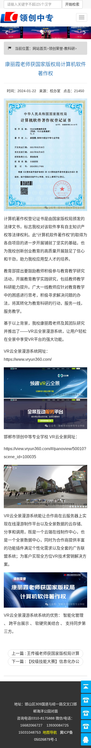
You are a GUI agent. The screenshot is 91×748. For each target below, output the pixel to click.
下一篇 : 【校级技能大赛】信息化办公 (45, 661)
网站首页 (40, 48)
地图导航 (50, 732)
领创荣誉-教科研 (62, 48)
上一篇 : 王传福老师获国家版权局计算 (45, 653)
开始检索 (72, 4)
